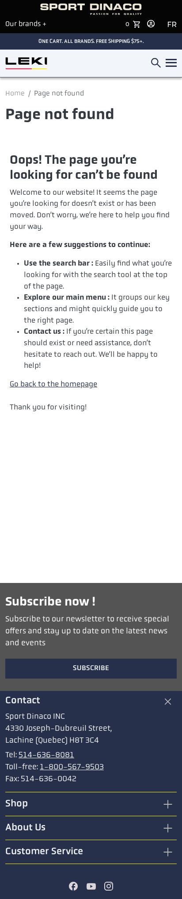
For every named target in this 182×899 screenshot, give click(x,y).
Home (15, 93)
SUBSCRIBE (91, 668)
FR (172, 24)
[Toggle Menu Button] (169, 63)
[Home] (26, 63)
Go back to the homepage (53, 384)
